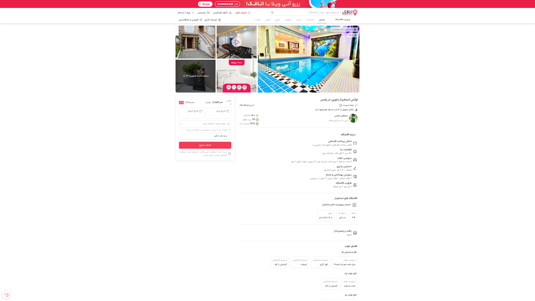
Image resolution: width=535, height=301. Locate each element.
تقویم (277, 19)
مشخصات (310, 19)
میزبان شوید (241, 12)
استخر (298, 19)
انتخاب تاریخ (205, 145)
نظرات (257, 19)
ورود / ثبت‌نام (184, 12)
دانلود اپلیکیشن (220, 12)
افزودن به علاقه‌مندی (188, 20)
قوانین (267, 19)
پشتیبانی (203, 12)
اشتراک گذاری (210, 20)
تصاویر (322, 19)
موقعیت (287, 19)
